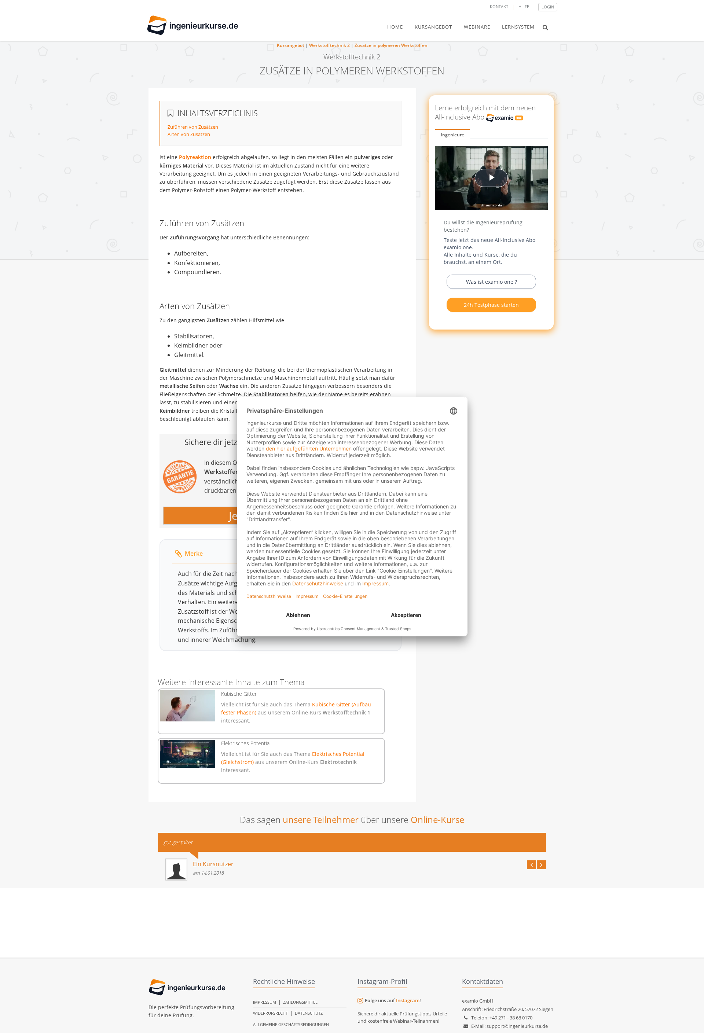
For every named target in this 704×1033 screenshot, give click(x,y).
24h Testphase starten (491, 304)
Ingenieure (452, 135)
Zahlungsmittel (300, 1002)
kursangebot (433, 26)
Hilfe (523, 6)
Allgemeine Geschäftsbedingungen (291, 1024)
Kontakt (499, 6)
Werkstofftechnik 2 (329, 45)
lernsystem (518, 26)
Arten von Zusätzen (189, 134)
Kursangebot (290, 45)
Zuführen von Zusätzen (193, 127)
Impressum (264, 1002)
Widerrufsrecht (270, 1013)
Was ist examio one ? (491, 281)
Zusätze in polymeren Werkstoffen (391, 45)
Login (548, 7)
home (395, 26)
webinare (477, 26)
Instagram (407, 1000)
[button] (545, 27)
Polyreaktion (195, 157)
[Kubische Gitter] (188, 705)
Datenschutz (309, 1013)
